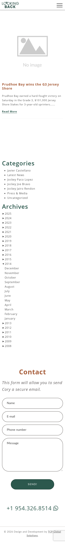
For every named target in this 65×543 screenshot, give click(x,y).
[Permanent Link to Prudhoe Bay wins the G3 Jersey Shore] (32, 50)
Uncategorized (17, 198)
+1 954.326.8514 (30, 508)
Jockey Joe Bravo (18, 184)
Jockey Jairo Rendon (21, 188)
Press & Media (17, 193)
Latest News (15, 175)
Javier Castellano (19, 170)
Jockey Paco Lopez (20, 179)
